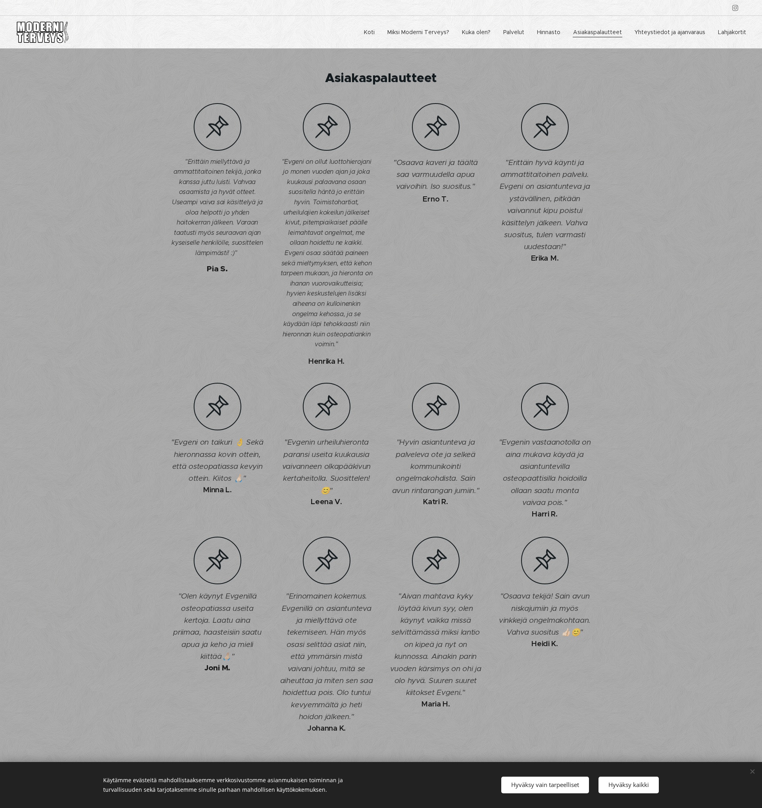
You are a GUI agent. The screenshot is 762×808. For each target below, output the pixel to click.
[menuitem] (371, 32)
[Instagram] (735, 8)
